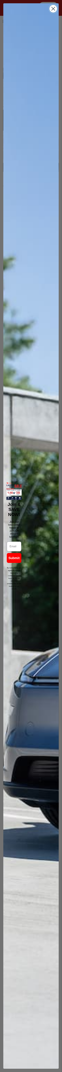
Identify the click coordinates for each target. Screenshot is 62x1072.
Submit (14, 558)
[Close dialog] (53, 9)
